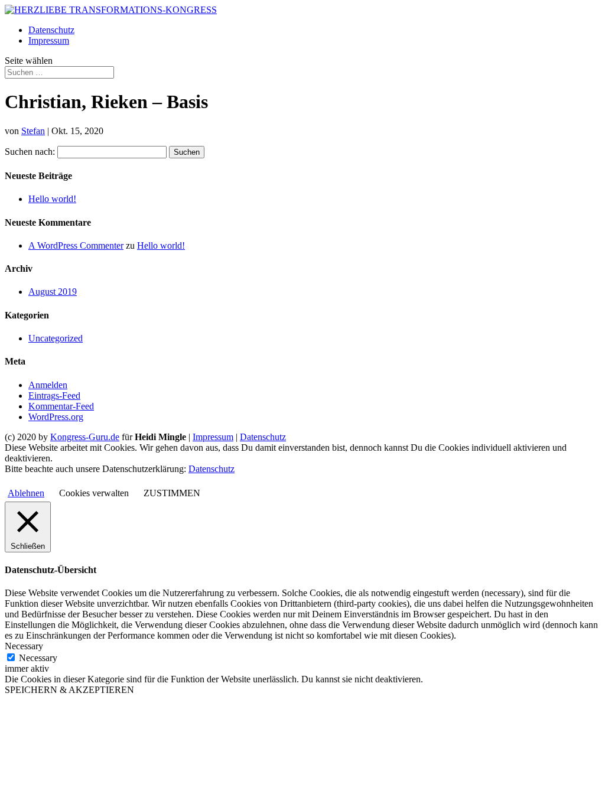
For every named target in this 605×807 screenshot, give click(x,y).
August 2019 (52, 292)
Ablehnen (26, 493)
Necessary (38, 658)
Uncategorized (55, 338)
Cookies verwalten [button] (94, 493)
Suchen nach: (30, 152)
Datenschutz (51, 30)
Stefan (33, 131)
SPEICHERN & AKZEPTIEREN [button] (69, 690)
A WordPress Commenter (75, 245)
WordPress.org (55, 417)
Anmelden (47, 385)
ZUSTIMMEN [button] (172, 493)
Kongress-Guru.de (84, 437)
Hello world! (52, 199)
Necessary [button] (24, 646)
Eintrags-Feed (54, 396)
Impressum (48, 40)
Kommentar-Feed (61, 406)
